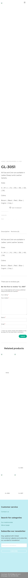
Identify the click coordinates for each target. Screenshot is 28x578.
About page (5, 525)
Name (3, 317)
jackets (11, 219)
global (6, 219)
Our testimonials (7, 522)
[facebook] (8, 562)
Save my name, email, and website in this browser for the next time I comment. (13, 331)
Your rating (5, 295)
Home (3, 161)
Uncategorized (11, 161)
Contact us (5, 512)
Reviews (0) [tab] (15, 231)
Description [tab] (5, 231)
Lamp (15, 219)
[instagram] (16, 562)
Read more (6, 374)
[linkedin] (20, 562)
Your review (5, 298)
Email (3, 324)
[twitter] (12, 562)
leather (19, 219)
